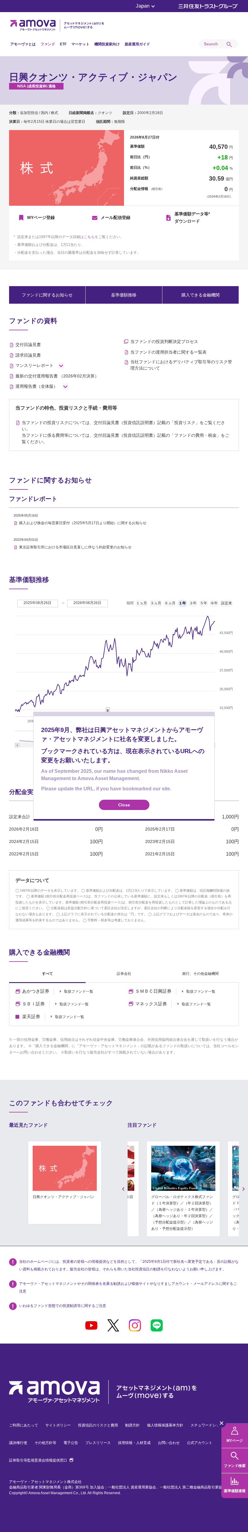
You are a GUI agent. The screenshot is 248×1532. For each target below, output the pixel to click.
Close (124, 804)
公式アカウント (199, 1443)
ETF (63, 44)
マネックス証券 (151, 1003)
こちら (89, 237)
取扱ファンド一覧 (78, 991)
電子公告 (71, 1443)
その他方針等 (45, 1443)
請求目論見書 (28, 355)
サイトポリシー (58, 1425)
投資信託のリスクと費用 (98, 1425)
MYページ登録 (41, 217)
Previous (123, 1189)
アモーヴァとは (23, 44)
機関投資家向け (107, 44)
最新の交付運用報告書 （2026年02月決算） (57, 376)
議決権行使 (18, 1443)
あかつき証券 (35, 991)
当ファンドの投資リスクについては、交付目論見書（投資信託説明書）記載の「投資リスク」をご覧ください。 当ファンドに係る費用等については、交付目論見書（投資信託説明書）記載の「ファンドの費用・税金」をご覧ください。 (125, 432)
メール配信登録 (115, 217)
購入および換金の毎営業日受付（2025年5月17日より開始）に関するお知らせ (82, 523)
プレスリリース (98, 1443)
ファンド (48, 44)
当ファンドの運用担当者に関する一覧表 (168, 352)
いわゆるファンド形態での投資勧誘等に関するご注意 (62, 1306)
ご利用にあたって (23, 1425)
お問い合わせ (169, 1443)
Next (243, 1189)
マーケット (80, 44)
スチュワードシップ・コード (214, 1425)
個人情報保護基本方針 (165, 1425)
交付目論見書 (28, 344)
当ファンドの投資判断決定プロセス (164, 341)
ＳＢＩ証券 (33, 1003)
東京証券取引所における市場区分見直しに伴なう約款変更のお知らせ (75, 547)
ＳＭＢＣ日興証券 (153, 991)
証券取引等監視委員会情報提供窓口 (41, 1460)
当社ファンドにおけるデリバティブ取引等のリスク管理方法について (181, 365)
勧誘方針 (132, 1425)
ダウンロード (192, 217)
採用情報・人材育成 (134, 1443)
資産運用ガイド (137, 44)
